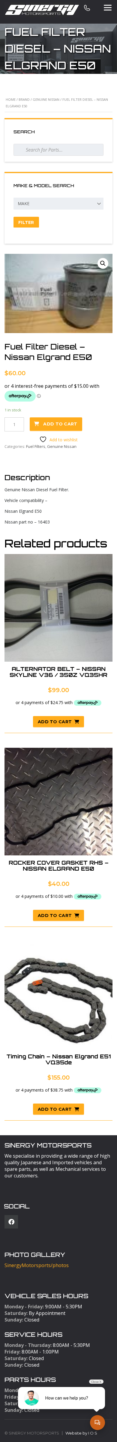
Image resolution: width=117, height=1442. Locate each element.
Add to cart (60, 424)
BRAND (24, 99)
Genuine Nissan (46, 99)
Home (11, 99)
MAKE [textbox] (23, 203)
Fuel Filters (35, 446)
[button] (103, 263)
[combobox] (59, 204)
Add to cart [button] (55, 721)
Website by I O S (81, 1433)
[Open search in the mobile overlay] (59, 150)
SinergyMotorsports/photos (36, 1265)
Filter (26, 222)
